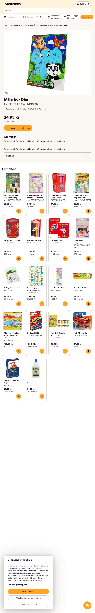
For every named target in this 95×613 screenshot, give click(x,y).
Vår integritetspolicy (18, 584)
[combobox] (49, 10)
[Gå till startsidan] (12, 3)
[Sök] (6, 10)
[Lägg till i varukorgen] (18, 211)
